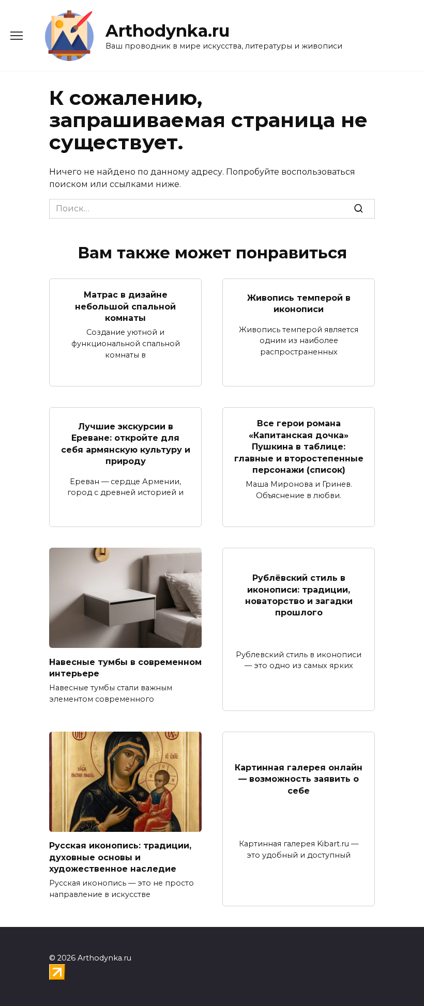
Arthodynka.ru (167, 31)
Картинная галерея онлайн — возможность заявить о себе (298, 779)
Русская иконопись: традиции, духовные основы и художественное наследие (120, 857)
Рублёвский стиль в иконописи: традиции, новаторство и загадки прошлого (299, 595)
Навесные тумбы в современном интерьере (125, 667)
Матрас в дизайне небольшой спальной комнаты (125, 306)
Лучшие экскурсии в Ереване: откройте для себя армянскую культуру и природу (125, 444)
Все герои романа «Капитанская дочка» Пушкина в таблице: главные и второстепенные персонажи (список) (299, 447)
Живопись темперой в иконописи (299, 303)
